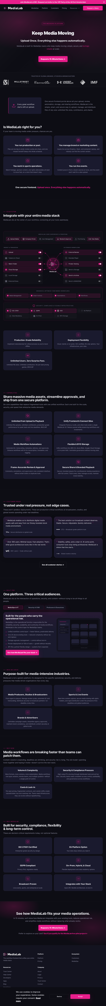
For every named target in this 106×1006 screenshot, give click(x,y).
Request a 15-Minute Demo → (53, 59)
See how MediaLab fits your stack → (22, 653)
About (40, 971)
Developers (7, 978)
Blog (4, 984)
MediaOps (35, 8)
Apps (5, 981)
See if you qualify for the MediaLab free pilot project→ (65, 933)
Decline (59, 996)
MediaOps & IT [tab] (13, 607)
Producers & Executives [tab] (55, 607)
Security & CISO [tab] (34, 607)
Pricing (64, 8)
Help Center (7, 974)
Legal (39, 974)
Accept (80, 996)
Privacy (40, 978)
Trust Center (7, 971)
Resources (73, 8)
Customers (55, 8)
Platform (45, 8)
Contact (40, 984)
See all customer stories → (53, 565)
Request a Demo (93, 8)
